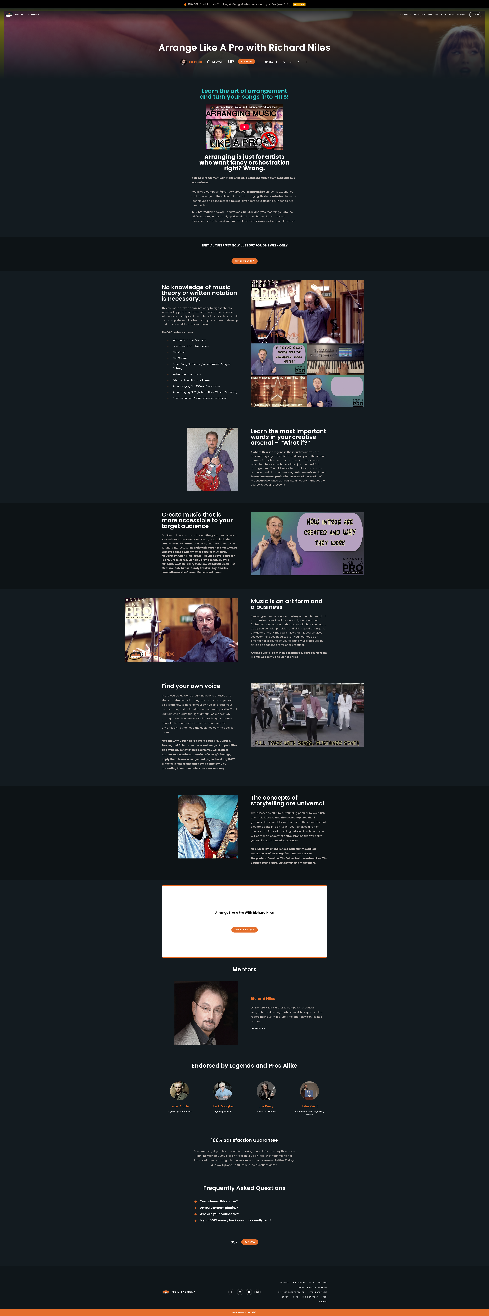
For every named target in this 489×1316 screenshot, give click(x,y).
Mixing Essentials (318, 1282)
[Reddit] (290, 62)
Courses (284, 1282)
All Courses (299, 1282)
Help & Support (310, 1297)
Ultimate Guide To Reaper (291, 1292)
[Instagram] (257, 1292)
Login (324, 1297)
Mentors (285, 1297)
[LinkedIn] (298, 62)
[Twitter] (240, 1292)
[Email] (305, 62)
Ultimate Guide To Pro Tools (312, 1287)
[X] (283, 62)
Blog (295, 1297)
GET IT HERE (299, 4)
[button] (244, 1201)
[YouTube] (249, 1292)
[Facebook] (276, 62)
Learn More (258, 1028)
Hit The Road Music (317, 1292)
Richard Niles (195, 61)
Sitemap (323, 1302)
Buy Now (246, 61)
